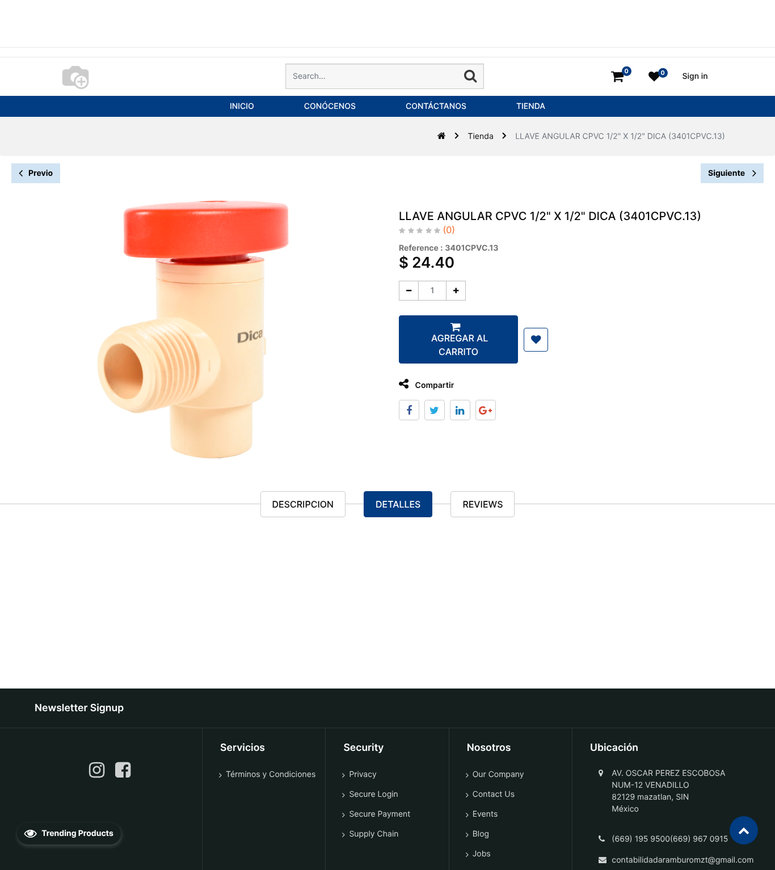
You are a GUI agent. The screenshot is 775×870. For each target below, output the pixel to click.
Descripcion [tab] (303, 504)
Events (485, 814)
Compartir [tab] (433, 385)
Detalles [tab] (398, 504)
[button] (536, 340)
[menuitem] (242, 106)
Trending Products (76, 833)
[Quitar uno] (409, 291)
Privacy (362, 774)
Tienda (481, 136)
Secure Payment (379, 814)
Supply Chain (373, 834)
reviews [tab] (482, 504)
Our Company (498, 774)
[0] (617, 76)
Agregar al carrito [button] (458, 344)
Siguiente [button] (727, 173)
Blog (481, 834)
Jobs (482, 854)
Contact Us (494, 794)
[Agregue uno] (456, 291)
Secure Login (373, 794)
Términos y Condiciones (270, 774)
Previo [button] (40, 173)
